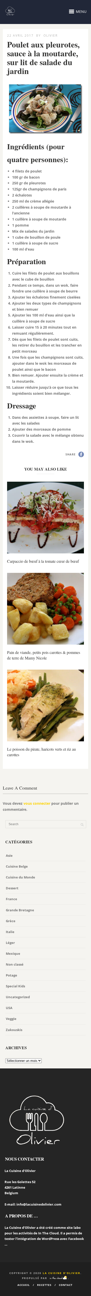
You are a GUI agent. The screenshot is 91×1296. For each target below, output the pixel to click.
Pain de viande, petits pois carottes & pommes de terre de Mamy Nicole (43, 655)
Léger (10, 942)
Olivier (50, 35)
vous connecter (37, 803)
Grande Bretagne (20, 910)
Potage (11, 975)
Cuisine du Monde (20, 877)
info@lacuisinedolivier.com (38, 1204)
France (11, 899)
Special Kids (15, 986)
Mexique (13, 953)
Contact (66, 1285)
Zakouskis (14, 1030)
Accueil (23, 1285)
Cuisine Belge (17, 866)
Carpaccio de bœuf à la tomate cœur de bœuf (43, 561)
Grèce (10, 921)
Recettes (44, 1285)
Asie (9, 855)
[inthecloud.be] (58, 1278)
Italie (10, 932)
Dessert (12, 888)
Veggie (11, 1018)
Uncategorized (18, 997)
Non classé (15, 964)
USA (9, 1008)
